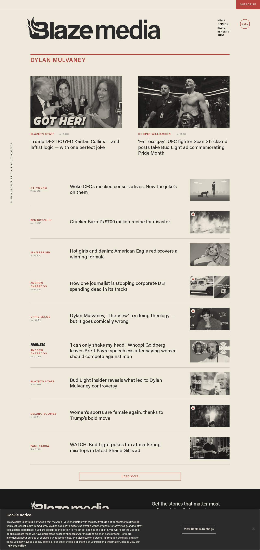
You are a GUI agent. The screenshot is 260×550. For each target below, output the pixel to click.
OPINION (223, 24)
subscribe (248, 4)
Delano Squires (43, 414)
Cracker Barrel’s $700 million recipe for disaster (120, 222)
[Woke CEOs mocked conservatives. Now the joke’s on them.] (210, 189)
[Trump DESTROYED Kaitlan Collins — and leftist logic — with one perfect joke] (76, 101)
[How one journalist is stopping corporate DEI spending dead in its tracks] (210, 286)
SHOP (221, 35)
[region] (130, 529)
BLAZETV (224, 32)
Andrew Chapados (38, 285)
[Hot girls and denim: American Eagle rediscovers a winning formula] (210, 254)
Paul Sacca (39, 446)
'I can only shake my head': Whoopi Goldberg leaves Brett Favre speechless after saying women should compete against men (123, 351)
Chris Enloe (40, 317)
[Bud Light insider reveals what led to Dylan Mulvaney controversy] (210, 383)
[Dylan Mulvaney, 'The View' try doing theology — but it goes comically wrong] (210, 318)
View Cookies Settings (199, 529)
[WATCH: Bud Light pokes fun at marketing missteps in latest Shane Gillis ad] (210, 448)
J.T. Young (38, 188)
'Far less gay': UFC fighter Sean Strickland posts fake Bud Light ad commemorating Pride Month (183, 148)
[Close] (253, 528)
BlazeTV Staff (42, 134)
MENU (245, 24)
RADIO (222, 28)
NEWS (221, 21)
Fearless (37, 345)
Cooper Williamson (154, 134)
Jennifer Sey (40, 252)
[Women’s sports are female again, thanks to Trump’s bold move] (210, 415)
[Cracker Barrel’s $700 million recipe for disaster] (210, 222)
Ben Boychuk (41, 220)
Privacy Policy (17, 546)
